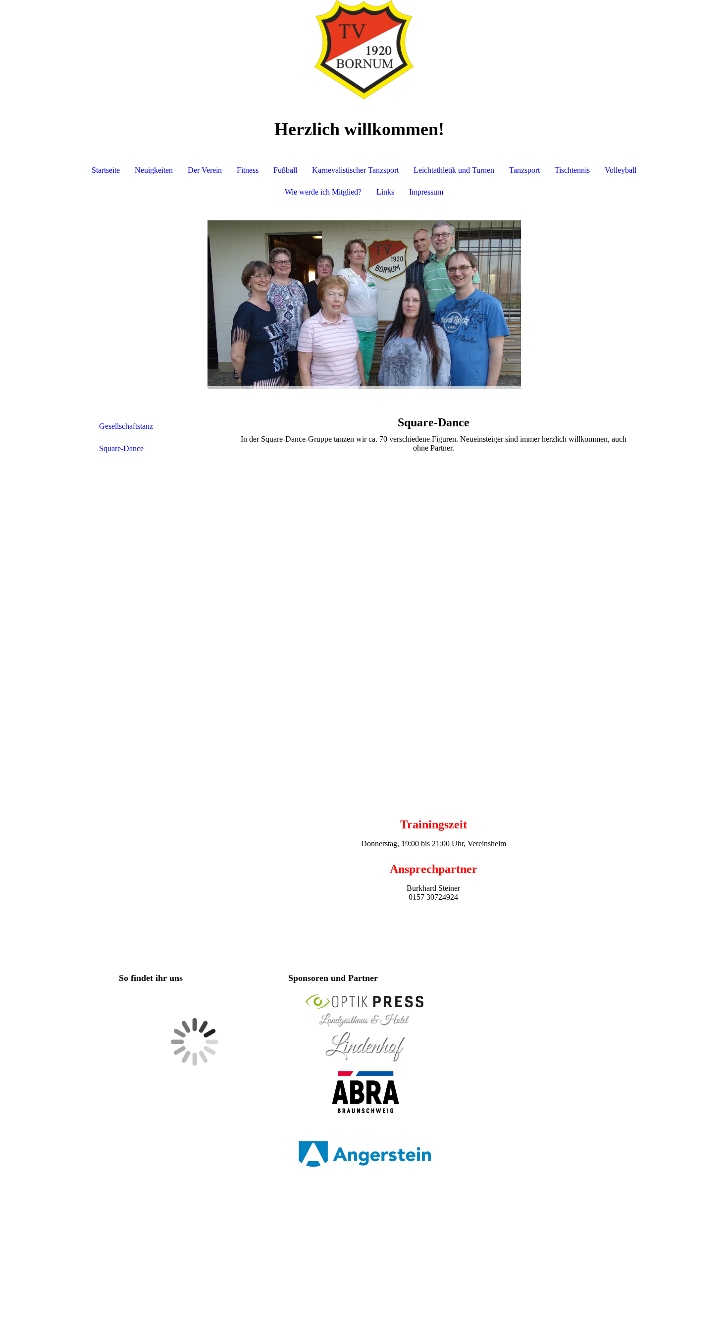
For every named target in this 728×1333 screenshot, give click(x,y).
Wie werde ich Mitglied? (323, 192)
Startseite (106, 170)
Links (385, 192)
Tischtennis (572, 170)
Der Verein (205, 170)
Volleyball (620, 170)
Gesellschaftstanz (126, 426)
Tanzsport (524, 170)
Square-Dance (121, 448)
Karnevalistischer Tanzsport (355, 170)
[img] (364, 49)
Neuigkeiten (154, 170)
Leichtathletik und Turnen (454, 170)
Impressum (426, 192)
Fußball (285, 170)
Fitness (248, 170)
